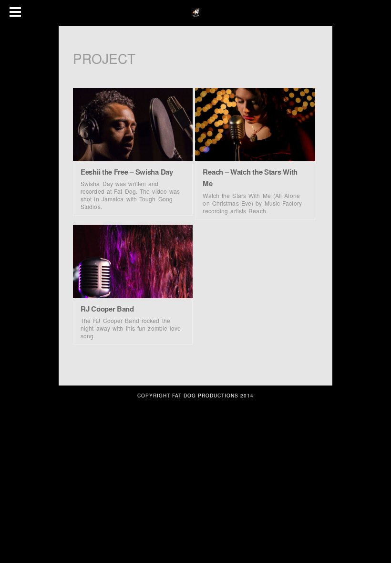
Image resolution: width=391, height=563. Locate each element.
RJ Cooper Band (107, 308)
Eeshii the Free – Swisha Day (127, 172)
